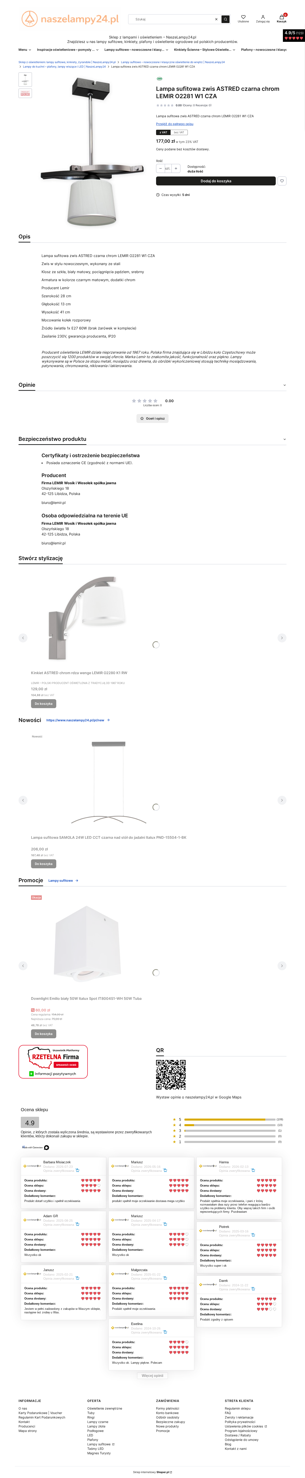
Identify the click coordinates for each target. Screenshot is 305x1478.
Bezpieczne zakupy (170, 1422)
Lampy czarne (97, 1422)
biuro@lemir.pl (54, 502)
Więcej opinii (152, 1376)
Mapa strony (28, 1431)
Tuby (91, 1413)
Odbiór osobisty (167, 1417)
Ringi (90, 1417)
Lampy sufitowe (60, 880)
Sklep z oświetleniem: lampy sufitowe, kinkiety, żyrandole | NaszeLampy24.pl (67, 62)
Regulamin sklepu (238, 1408)
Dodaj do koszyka (216, 181)
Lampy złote (96, 1426)
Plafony (92, 1440)
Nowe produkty (167, 1426)
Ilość (159, 161)
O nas (23, 1408)
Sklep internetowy (151, 1472)
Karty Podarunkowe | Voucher (40, 1413)
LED (90, 1435)
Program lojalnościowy (241, 1431)
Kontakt (24, 1422)
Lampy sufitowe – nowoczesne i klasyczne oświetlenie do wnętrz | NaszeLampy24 (173, 62)
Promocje (163, 1431)
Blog (228, 1444)
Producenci (27, 1426)
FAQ (228, 1413)
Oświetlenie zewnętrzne (104, 1408)
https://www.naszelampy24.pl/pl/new (75, 720)
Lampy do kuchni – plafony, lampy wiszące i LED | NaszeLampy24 (64, 66)
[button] (225, 19)
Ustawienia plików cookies (244, 1426)
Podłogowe (95, 1431)
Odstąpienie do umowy (242, 1440)
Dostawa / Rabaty (238, 1435)
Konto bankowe (167, 1413)
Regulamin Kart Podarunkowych (42, 1417)
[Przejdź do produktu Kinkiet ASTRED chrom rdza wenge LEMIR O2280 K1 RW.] (87, 618)
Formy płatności (167, 1408)
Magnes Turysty (99, 1453)
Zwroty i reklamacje (239, 1417)
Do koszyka (43, 703)
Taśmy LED (95, 1448)
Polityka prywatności (240, 1422)
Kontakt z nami (236, 1448)
